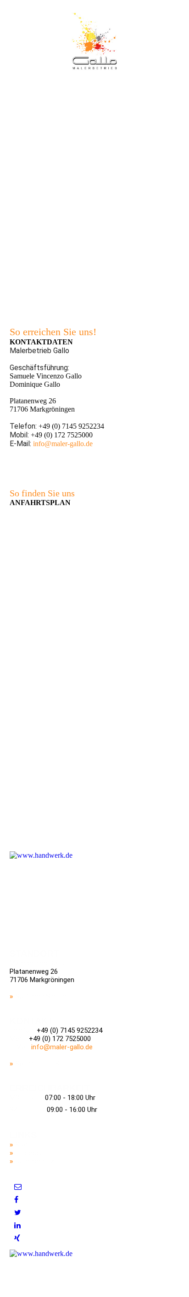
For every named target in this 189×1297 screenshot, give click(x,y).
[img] (94, 40)
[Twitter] (17, 1212)
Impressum (32, 1153)
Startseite (30, 1144)
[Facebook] (16, 1200)
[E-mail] (18, 1187)
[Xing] (17, 1238)
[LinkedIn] (17, 1225)
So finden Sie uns (41, 996)
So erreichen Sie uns (46, 1063)
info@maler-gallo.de (63, 444)
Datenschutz (34, 1161)
